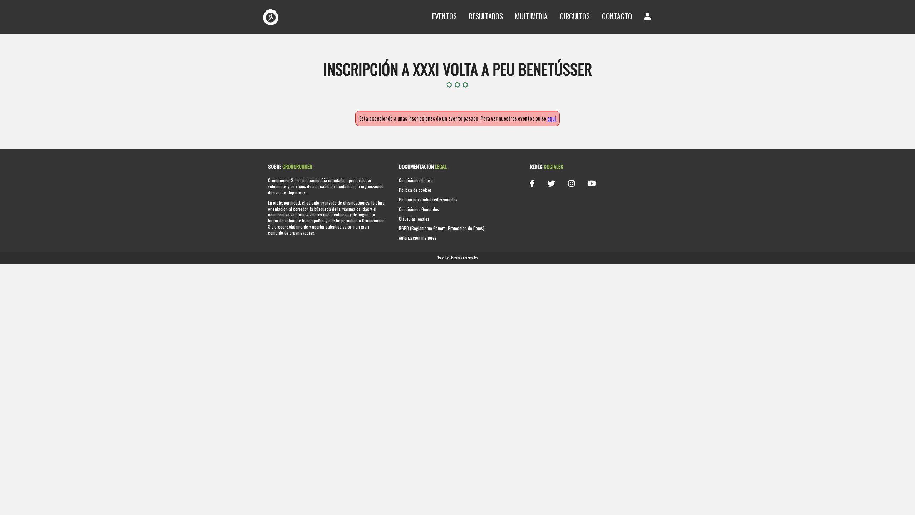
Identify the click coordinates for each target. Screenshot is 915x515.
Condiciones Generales (419, 209)
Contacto (617, 15)
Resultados (486, 15)
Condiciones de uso (416, 180)
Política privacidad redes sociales (428, 199)
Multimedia (531, 15)
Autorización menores (417, 238)
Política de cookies (415, 190)
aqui (551, 118)
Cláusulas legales (414, 219)
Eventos (444, 15)
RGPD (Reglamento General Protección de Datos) (441, 228)
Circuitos (575, 15)
